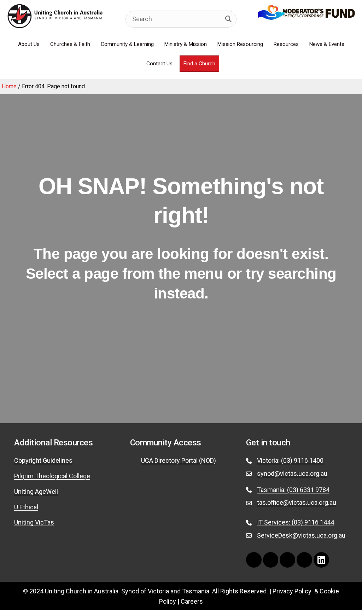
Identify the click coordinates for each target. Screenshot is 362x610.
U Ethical (26, 507)
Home (9, 86)
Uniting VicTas (34, 522)
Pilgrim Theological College (52, 476)
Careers (192, 601)
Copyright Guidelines (43, 460)
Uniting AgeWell (36, 491)
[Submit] (228, 19)
